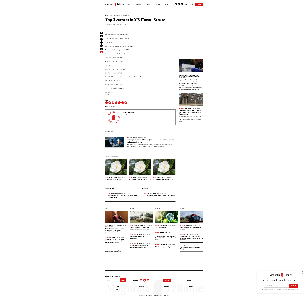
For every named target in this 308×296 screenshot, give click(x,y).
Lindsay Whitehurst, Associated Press (189, 75)
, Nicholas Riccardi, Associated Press (188, 76)
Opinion (158, 4)
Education (181, 108)
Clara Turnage (112, 248)
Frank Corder (139, 234)
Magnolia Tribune (113, 177)
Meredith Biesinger (165, 232)
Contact (189, 280)
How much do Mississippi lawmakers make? (116, 34)
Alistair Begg (163, 225)
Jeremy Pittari (188, 108)
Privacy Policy (296, 289)
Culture (148, 4)
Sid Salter (187, 234)
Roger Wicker (188, 225)
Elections (181, 74)
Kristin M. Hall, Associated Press (117, 225)
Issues (166, 4)
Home (106, 15)
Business (138, 4)
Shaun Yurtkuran (189, 245)
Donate (199, 4)
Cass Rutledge (133, 137)
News (129, 4)
